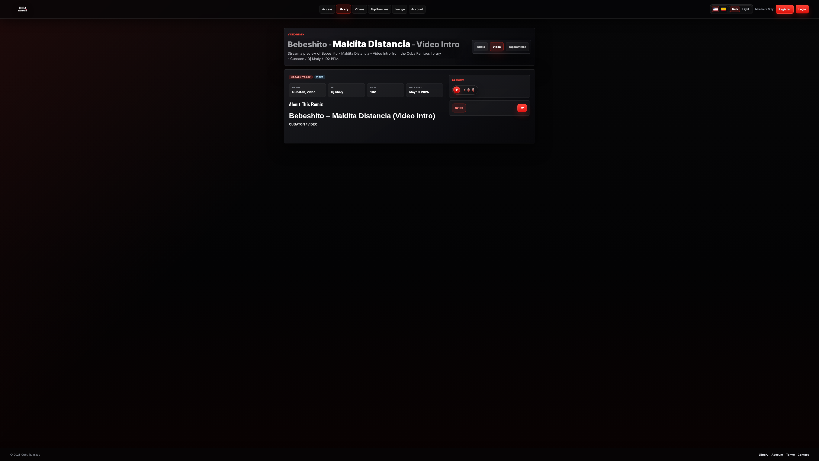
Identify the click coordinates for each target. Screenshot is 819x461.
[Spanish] (723, 9)
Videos (359, 9)
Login (802, 9)
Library (343, 9)
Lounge (400, 9)
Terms (790, 454)
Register (785, 9)
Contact (803, 454)
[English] (715, 9)
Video (497, 46)
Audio (481, 46)
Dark (735, 9)
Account (417, 9)
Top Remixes (379, 9)
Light (745, 9)
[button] (465, 90)
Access (327, 9)
